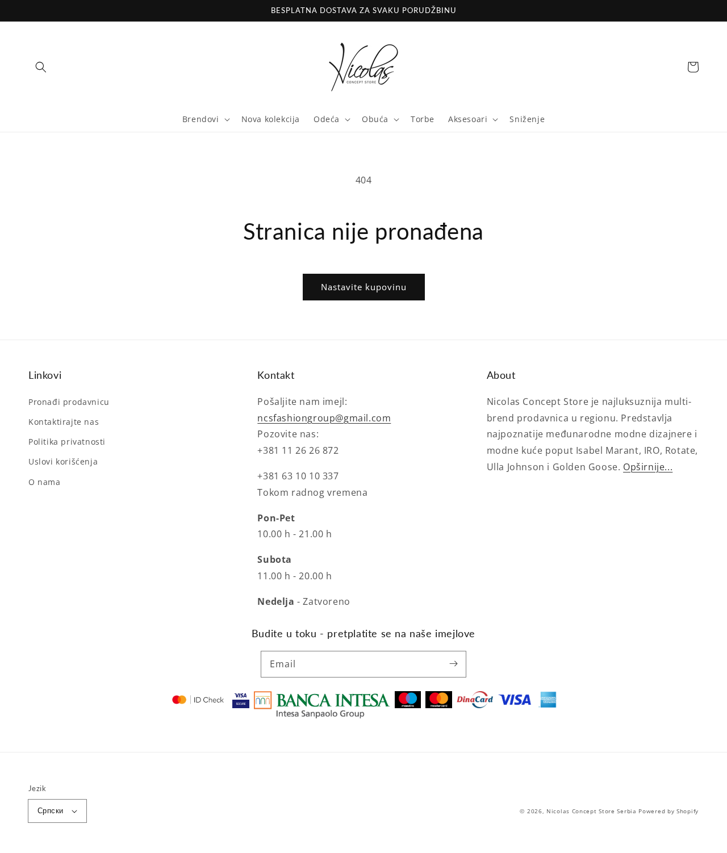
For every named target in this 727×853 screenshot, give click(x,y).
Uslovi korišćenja (63, 461)
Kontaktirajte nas (63, 421)
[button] (40, 67)
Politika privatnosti (67, 441)
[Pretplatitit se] (453, 663)
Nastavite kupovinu (364, 286)
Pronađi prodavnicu (69, 401)
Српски (50, 810)
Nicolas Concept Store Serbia (591, 811)
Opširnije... (647, 467)
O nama (44, 481)
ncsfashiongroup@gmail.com (324, 418)
